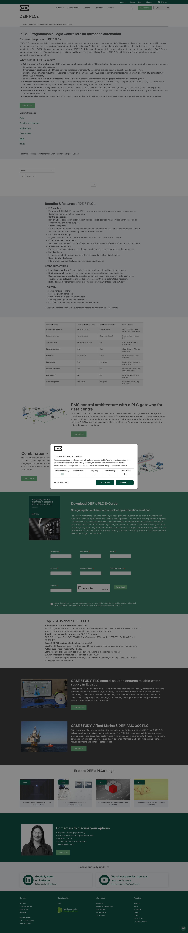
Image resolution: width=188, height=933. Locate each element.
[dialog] (94, 466)
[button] (61, 483)
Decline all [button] (105, 483)
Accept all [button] (124, 483)
